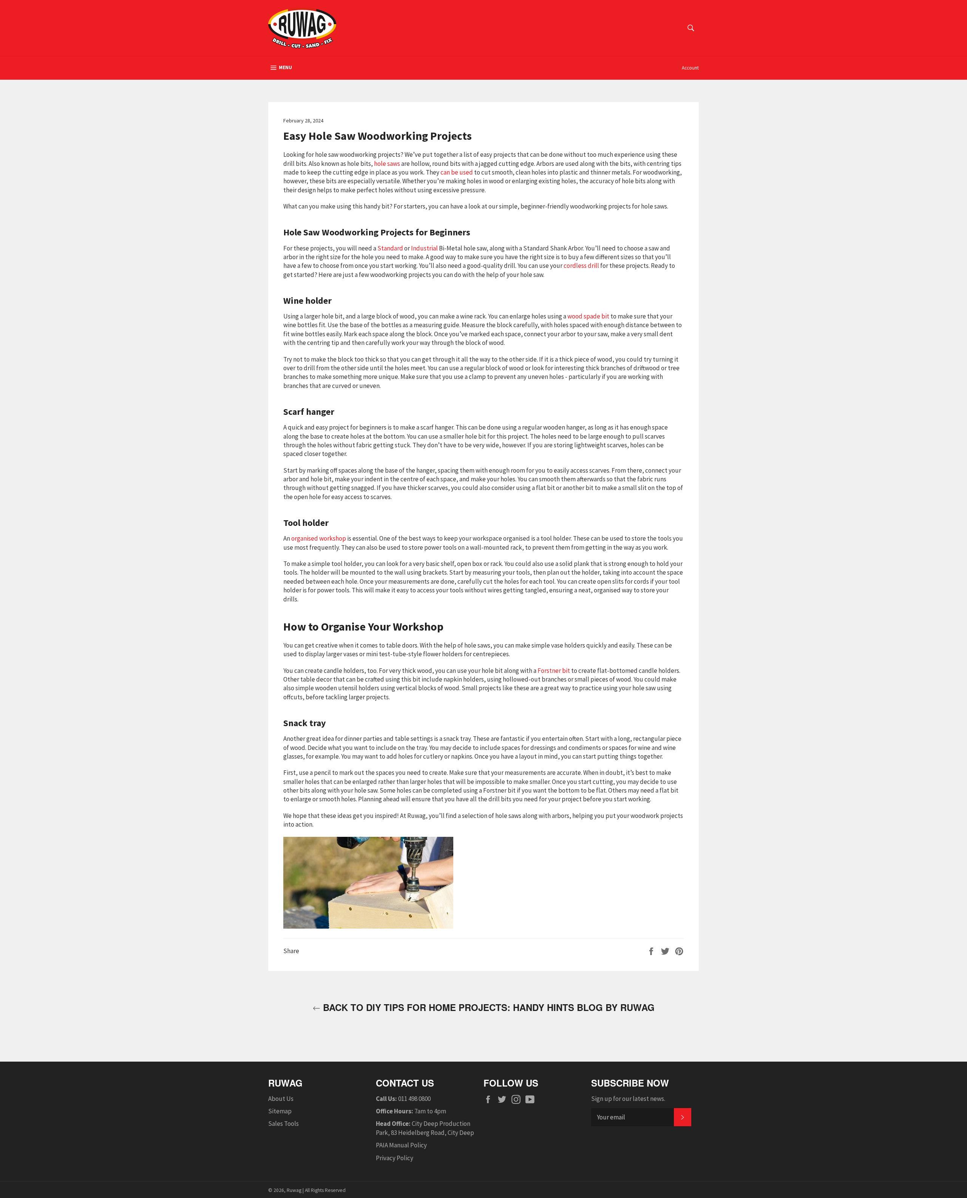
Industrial (424, 248)
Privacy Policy (394, 1158)
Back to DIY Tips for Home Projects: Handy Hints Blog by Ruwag (487, 1007)
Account (690, 68)
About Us (280, 1098)
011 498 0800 (414, 1098)
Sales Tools (283, 1123)
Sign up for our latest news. (628, 1098)
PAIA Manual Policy (401, 1145)
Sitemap (280, 1111)
